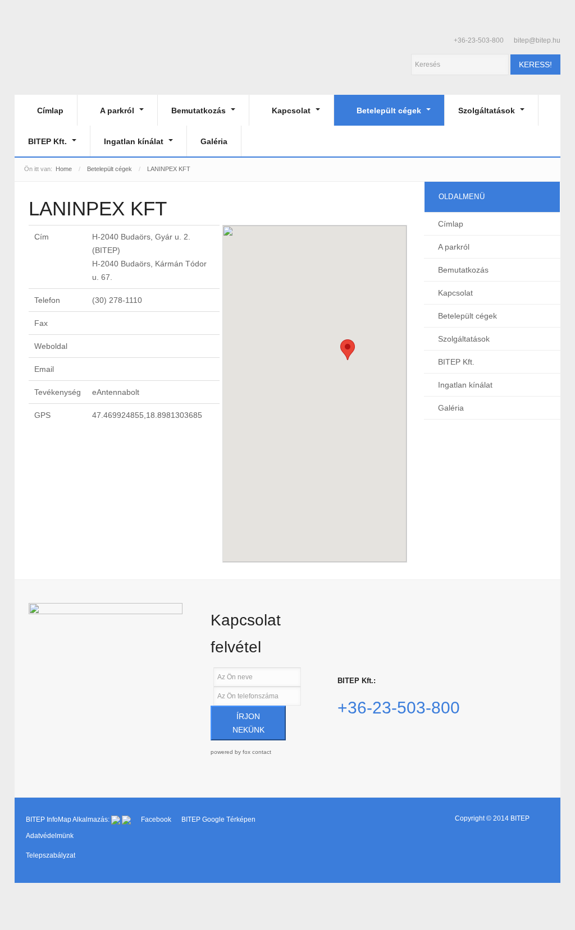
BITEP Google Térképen (218, 819)
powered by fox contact (241, 752)
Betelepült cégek (390, 110)
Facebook (157, 819)
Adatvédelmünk (50, 836)
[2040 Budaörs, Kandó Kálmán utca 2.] (105, 648)
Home (64, 168)
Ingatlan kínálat (135, 141)
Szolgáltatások (487, 110)
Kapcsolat (292, 110)
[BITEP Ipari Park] (66, 60)
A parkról (118, 110)
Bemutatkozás (199, 110)
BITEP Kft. (48, 141)
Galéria (213, 141)
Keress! (535, 64)
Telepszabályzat (50, 855)
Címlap (50, 110)
